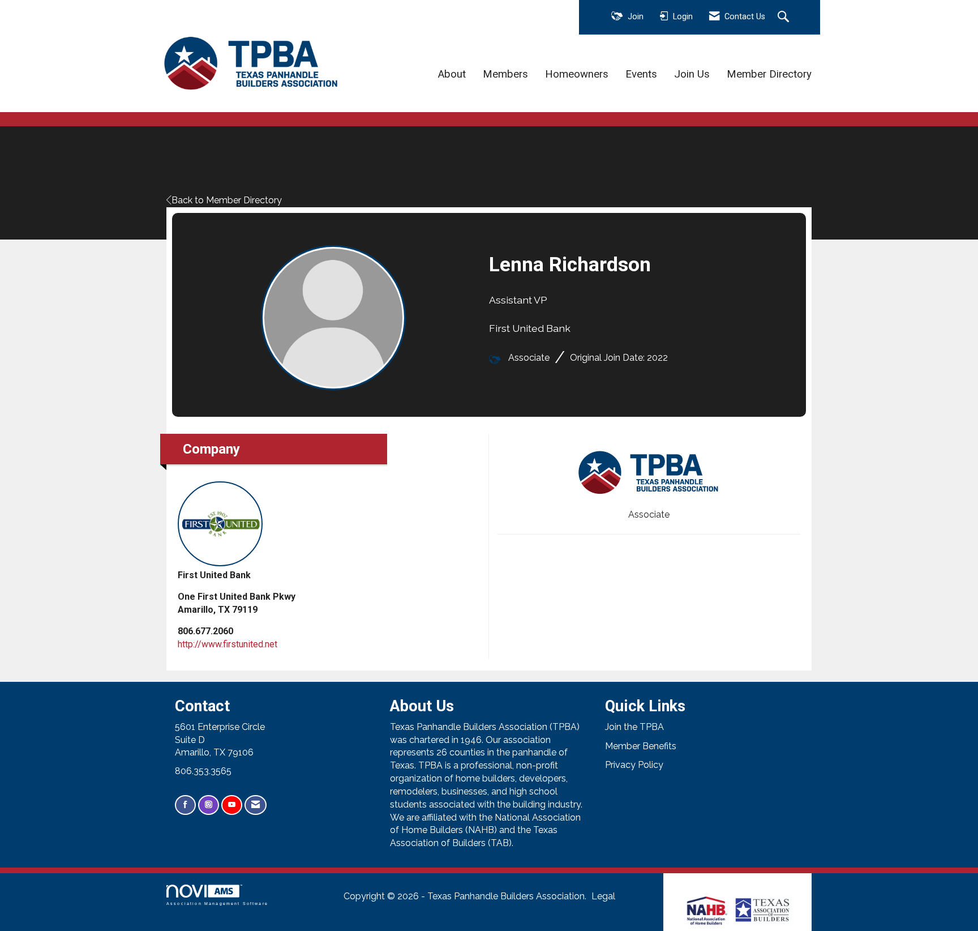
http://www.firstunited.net (227, 644)
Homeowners (576, 74)
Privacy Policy (634, 764)
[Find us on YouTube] (231, 805)
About (452, 74)
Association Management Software (217, 903)
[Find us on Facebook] (185, 805)
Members (505, 74)
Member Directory (769, 74)
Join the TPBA (634, 726)
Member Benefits (640, 746)
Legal (603, 896)
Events (641, 74)
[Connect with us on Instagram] (208, 805)
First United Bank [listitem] (214, 575)
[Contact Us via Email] (255, 805)
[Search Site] (785, 17)
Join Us (692, 74)
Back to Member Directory (226, 200)
